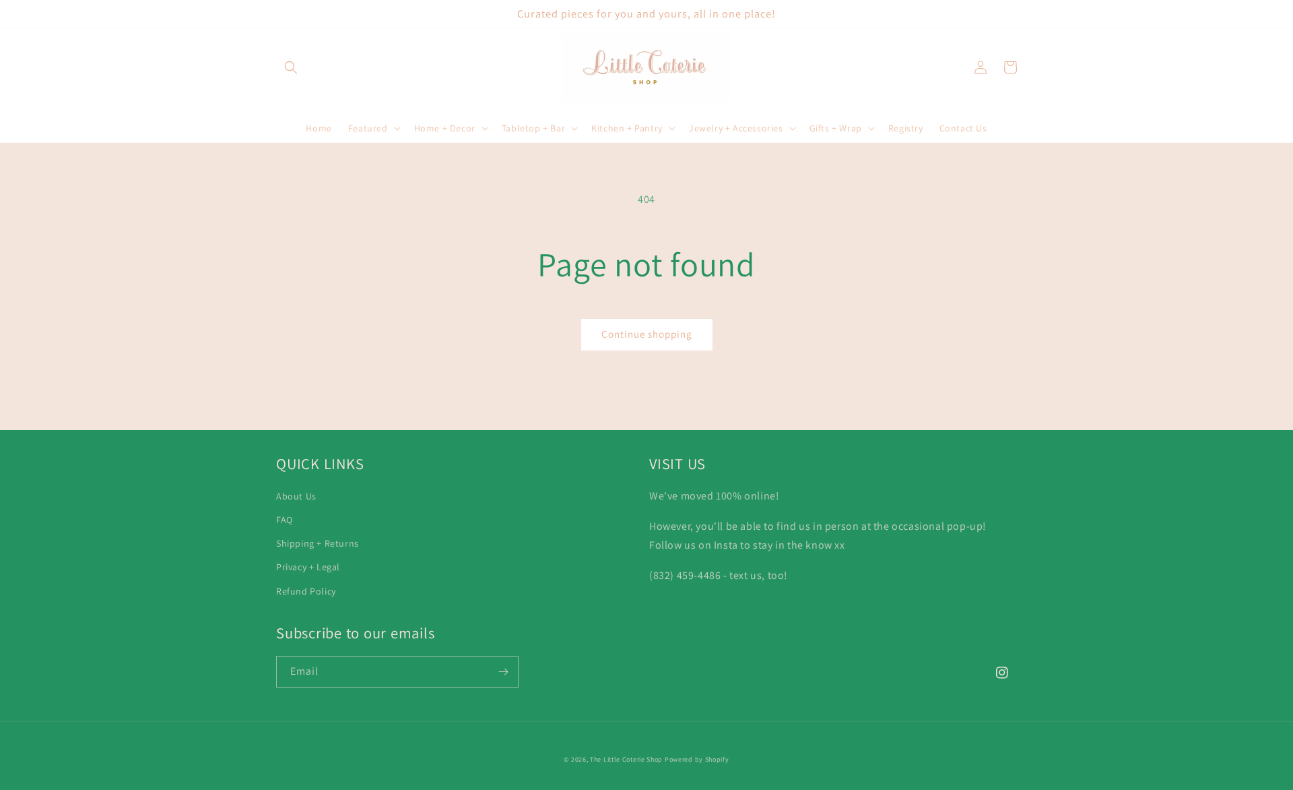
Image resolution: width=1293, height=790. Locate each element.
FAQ (284, 520)
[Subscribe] (503, 672)
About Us (296, 496)
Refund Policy (306, 591)
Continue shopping (646, 334)
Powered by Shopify (697, 759)
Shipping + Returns (317, 543)
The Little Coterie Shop (626, 759)
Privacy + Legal (308, 567)
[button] (291, 67)
